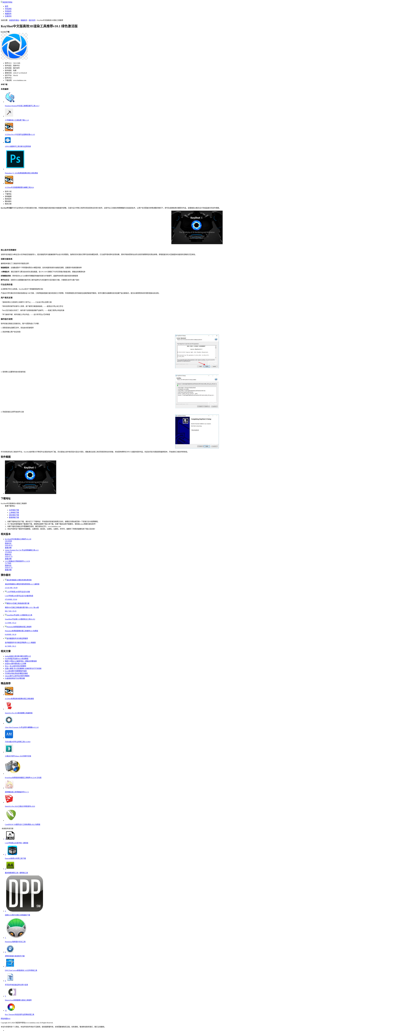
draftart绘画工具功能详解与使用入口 (18, 656)
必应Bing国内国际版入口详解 (15, 663)
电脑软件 (8, 14)
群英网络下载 (14, 517)
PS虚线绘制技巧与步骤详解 (15, 678)
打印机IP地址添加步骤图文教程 (16, 673)
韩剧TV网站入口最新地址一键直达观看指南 (21, 661)
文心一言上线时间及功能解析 (15, 666)
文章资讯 (8, 16)
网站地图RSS (5, 1018)
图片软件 (32, 20)
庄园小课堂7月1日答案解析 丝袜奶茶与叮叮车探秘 (23, 668)
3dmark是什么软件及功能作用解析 (17, 676)
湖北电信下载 (14, 515)
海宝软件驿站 (14, 20)
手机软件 (8, 11)
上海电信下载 (14, 512)
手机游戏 (8, 9)
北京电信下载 (14, 510)
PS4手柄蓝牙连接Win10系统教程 (16, 659)
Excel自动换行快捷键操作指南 (16, 671)
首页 (6, 6)
